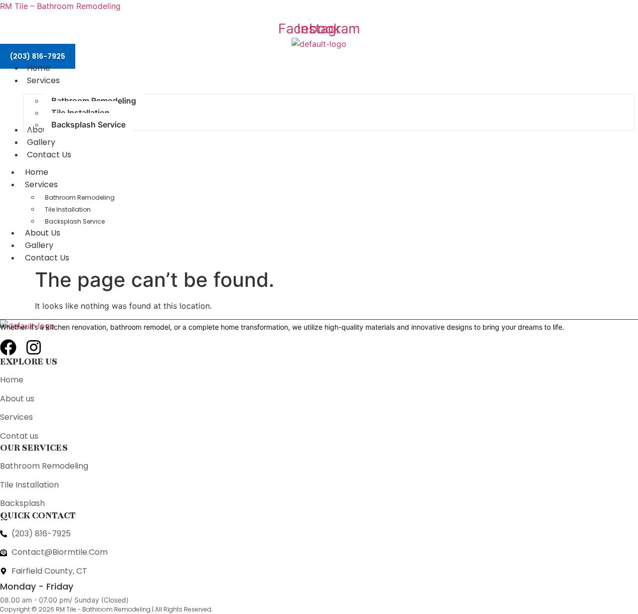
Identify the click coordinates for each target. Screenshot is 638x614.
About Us (42, 233)
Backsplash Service (75, 221)
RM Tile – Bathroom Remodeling (60, 6)
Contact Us (47, 257)
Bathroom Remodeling (80, 197)
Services (41, 184)
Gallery (39, 245)
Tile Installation (68, 209)
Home (36, 172)
